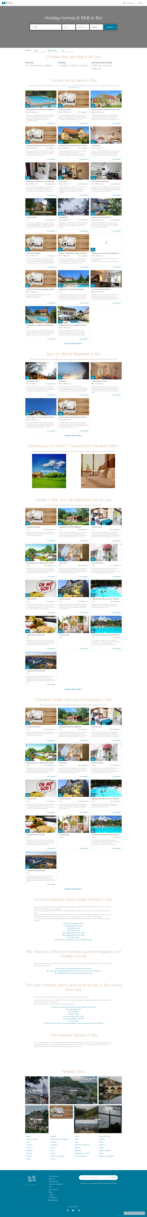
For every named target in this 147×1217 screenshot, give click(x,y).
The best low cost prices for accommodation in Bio (73, 940)
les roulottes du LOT (32, 381)
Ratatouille (62, 381)
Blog (50, 1192)
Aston (53, 1150)
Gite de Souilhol (31, 217)
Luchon (53, 1159)
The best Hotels (73, 1014)
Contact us (53, 1197)
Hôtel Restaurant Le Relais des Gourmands (40, 563)
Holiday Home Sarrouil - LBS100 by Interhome (74, 325)
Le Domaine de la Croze (99, 381)
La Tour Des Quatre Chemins (101, 289)
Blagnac (53, 1136)
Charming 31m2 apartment (100, 181)
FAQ (50, 1187)
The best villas (73, 1021)
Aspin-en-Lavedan (57, 1156)
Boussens (54, 1142)
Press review (53, 1189)
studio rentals (96, 145)
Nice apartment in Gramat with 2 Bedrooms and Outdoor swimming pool (49, 109)
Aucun (77, 1136)
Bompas (29, 1153)
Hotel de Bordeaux (65, 599)
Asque (28, 1159)
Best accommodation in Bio (73, 924)
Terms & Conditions (56, 1184)
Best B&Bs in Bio (73, 928)
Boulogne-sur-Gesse (82, 1153)
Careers (51, 1195)
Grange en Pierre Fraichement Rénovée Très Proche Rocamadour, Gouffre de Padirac (86, 417)
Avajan (101, 1148)
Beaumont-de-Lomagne (60, 1139)
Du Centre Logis (64, 635)
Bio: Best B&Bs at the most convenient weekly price (73, 973)
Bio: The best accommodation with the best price (74, 969)
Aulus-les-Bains (32, 1139)
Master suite (63, 563)
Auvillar (77, 1148)
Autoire (29, 1148)
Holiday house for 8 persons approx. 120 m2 (40, 289)
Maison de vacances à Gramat (101, 217)
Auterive (102, 1145)
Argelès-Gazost (104, 1150)
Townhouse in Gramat (33, 253)
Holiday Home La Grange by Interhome (71, 289)
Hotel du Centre (97, 527)
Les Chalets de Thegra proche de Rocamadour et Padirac (110, 635)
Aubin (77, 1139)
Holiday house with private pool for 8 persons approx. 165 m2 (78, 145)
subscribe (112, 1177)
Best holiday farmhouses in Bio (73, 935)
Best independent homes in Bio (73, 933)
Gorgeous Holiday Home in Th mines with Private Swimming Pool (47, 145)
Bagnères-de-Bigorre (107, 1156)
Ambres (29, 1156)
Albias (101, 1153)
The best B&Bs (73, 1012)
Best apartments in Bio (73, 926)
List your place (54, 1176)
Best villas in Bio (73, 937)
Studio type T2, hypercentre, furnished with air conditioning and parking (49, 181)
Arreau (53, 1148)
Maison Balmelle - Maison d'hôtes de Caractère (41, 417)
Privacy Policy (54, 1181)
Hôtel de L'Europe (97, 563)
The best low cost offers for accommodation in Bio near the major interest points (73, 1023)
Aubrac (53, 1153)
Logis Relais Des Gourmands (35, 635)
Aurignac (29, 1145)
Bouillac (102, 1139)
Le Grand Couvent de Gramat (35, 671)
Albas (101, 1142)
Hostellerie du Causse (33, 527)
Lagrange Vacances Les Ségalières (70, 527)
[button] (67, 1210)
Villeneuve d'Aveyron (82, 1145)
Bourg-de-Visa (104, 1136)
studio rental (63, 181)
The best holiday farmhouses (73, 1019)
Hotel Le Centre (31, 599)
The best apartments (73, 1009)
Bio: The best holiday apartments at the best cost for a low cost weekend (73, 971)
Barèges (29, 1150)
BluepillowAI (53, 1200)
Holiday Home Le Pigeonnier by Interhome (40, 325)
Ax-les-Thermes (81, 1156)
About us (52, 1179)
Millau (28, 1136)
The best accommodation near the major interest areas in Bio (73, 1007)
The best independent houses (73, 1016)
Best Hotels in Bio (73, 930)
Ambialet (54, 1145)
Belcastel (78, 1150)
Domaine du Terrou (65, 109)
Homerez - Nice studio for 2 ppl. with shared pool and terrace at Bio (80, 253)
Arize (28, 1142)
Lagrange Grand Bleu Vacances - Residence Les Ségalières (110, 599)
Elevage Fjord (63, 217)
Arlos (77, 1142)
